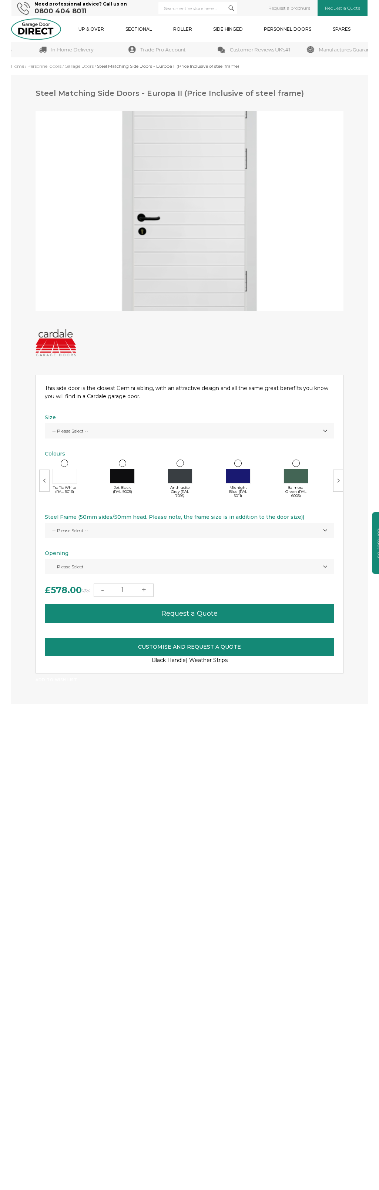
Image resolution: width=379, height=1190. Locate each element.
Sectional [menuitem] (138, 29)
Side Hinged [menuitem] (228, 29)
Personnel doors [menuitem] (287, 29)
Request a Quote (342, 8)
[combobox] (197, 8)
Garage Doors (79, 66)
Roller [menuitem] (182, 29)
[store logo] (36, 29)
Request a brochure (289, 8)
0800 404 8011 (60, 11)
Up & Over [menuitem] (91, 29)
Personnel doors (44, 66)
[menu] (214, 29)
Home (17, 66)
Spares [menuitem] (342, 29)
